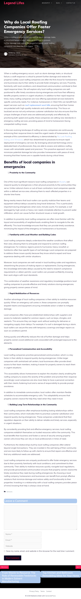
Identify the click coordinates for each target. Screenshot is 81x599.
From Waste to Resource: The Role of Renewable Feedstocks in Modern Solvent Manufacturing (19, 577)
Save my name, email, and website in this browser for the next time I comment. (40, 551)
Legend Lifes (14, 3)
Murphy (62, 182)
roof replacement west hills (37, 105)
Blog (58, 3)
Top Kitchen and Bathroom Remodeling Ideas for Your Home (60, 574)
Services (9, 492)
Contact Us (70, 3)
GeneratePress (50, 596)
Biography (46, 3)
